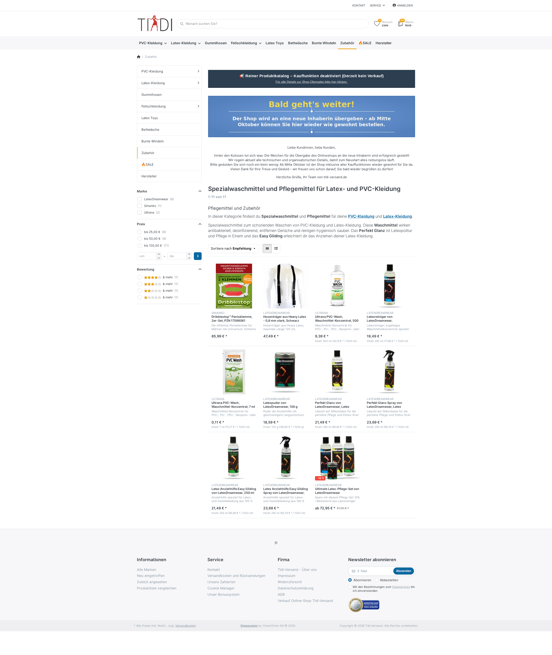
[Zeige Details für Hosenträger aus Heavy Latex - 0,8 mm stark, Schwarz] (285, 286)
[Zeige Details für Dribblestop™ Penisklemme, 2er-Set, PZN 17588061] (234, 286)
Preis (141, 224)
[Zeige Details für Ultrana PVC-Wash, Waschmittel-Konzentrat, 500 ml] (337, 286)
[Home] (138, 57)
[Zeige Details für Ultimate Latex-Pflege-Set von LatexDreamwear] (337, 458)
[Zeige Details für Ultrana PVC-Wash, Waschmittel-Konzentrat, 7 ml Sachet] (234, 372)
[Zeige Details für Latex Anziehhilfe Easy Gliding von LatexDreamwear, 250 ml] (234, 458)
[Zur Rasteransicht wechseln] (267, 248)
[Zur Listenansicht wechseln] (276, 248)
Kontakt (358, 5)
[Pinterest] (276, 543)
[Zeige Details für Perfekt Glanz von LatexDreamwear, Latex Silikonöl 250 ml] (337, 372)
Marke (142, 191)
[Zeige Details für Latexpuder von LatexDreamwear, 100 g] (285, 372)
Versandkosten (185, 625)
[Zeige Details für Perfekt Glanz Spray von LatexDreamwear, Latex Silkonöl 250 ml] (389, 372)
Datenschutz (401, 587)
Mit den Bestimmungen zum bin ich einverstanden (384, 589)
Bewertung (145, 269)
